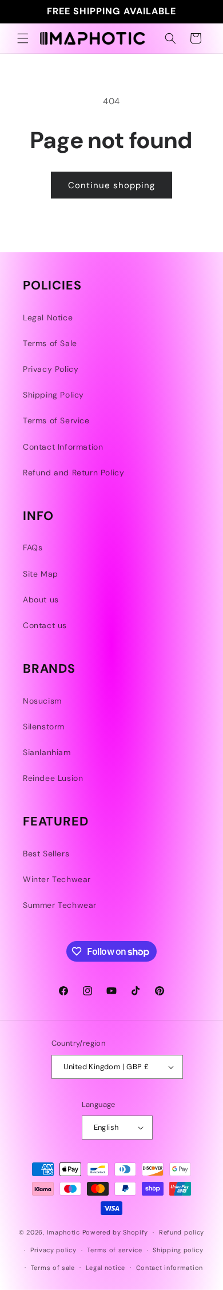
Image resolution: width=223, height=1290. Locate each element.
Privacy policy (53, 1250)
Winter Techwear (57, 879)
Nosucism (42, 701)
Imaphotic (63, 1232)
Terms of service (114, 1250)
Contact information (169, 1268)
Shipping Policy (53, 395)
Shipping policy (178, 1250)
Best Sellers (46, 853)
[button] (22, 38)
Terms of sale (53, 1268)
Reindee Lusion (53, 778)
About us (41, 599)
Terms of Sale (50, 343)
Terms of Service (56, 420)
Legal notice (105, 1268)
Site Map (40, 574)
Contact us (45, 625)
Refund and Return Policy (73, 472)
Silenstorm (44, 726)
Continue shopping (111, 185)
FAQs (32, 547)
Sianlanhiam (47, 752)
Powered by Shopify (115, 1232)
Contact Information (63, 447)
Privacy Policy (50, 369)
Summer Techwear (60, 905)
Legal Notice (48, 317)
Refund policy (181, 1232)
